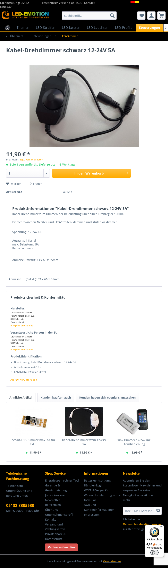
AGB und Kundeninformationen (99, 507)
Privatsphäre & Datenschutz (55, 536)
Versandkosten (112, 561)
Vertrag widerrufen (61, 547)
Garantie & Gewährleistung (56, 487)
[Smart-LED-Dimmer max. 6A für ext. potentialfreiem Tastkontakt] (33, 421)
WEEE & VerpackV (96, 490)
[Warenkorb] (161, 15)
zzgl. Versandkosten (31, 159)
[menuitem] (89, 15)
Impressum (92, 514)
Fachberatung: (10, 3)
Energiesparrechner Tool (62, 480)
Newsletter (52, 500)
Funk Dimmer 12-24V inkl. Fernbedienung (134, 442)
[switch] (154, 552)
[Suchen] (112, 15)
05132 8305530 (20, 505)
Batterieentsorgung (97, 480)
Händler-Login (93, 485)
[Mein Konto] (151, 15)
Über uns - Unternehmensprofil (59, 512)
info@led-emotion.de (21, 325)
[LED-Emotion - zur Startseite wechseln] (25, 16)
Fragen (37, 184)
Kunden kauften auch (56, 397)
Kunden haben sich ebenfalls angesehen (107, 397)
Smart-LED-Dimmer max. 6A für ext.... (33, 442)
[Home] (7, 27)
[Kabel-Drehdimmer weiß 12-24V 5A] (84, 421)
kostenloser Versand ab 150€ (62, 3)
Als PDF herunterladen (23, 379)
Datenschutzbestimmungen (142, 524)
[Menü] (161, 527)
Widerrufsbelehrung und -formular (102, 497)
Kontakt (89, 3)
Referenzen (53, 505)
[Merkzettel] (141, 15)
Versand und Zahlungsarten (55, 526)
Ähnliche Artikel (20, 397)
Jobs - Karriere (55, 495)
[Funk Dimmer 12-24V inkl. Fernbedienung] (134, 421)
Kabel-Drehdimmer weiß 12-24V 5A (84, 442)
